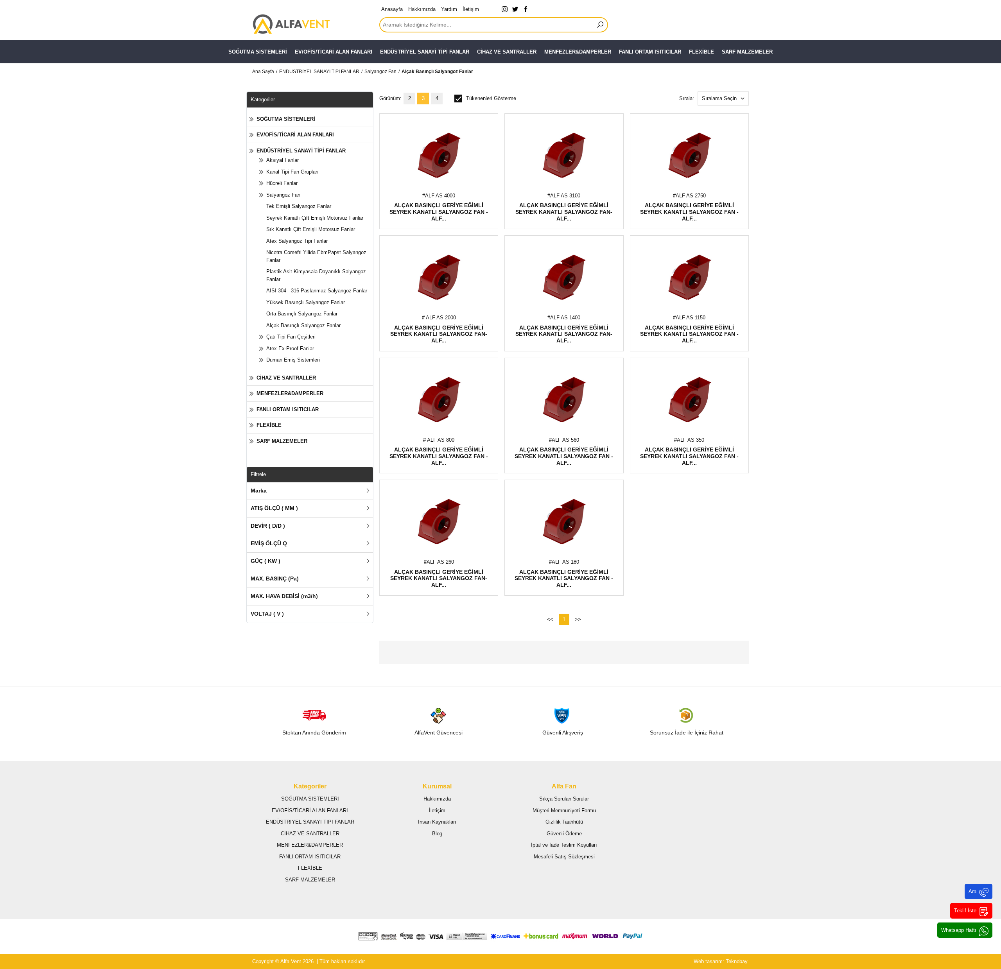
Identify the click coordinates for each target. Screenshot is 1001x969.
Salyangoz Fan (380, 71)
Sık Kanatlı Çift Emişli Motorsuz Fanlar (310, 229)
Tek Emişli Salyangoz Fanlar (298, 206)
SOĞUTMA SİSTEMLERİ (257, 52)
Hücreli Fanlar (282, 183)
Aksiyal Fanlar (282, 160)
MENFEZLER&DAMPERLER (577, 52)
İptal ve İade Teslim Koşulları (564, 845)
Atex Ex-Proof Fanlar (290, 348)
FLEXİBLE (701, 52)
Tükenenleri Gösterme (491, 98)
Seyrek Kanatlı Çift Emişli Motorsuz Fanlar (314, 218)
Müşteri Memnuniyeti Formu (564, 810)
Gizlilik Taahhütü (564, 822)
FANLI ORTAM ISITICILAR (650, 52)
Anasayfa (392, 9)
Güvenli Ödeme (564, 833)
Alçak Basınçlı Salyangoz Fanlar (437, 71)
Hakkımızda (422, 9)
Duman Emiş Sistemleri (293, 360)
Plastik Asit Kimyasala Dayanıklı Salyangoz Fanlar (316, 275)
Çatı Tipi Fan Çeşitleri (291, 337)
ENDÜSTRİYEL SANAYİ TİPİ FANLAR (424, 52)
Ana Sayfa (263, 71)
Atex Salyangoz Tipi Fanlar (297, 241)
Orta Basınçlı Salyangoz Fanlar (301, 314)
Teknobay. (737, 961)
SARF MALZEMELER (747, 52)
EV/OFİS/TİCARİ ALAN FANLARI (333, 52)
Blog (437, 833)
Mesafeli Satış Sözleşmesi (564, 857)
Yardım (449, 9)
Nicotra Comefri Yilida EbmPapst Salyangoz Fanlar (316, 256)
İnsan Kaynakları (437, 822)
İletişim (471, 9)
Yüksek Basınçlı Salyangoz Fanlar (305, 302)
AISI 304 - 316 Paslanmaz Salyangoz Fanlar (316, 291)
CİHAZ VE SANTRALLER (506, 52)
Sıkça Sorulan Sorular (564, 799)
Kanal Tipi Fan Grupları (292, 172)
